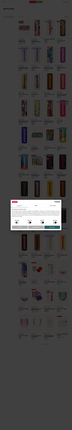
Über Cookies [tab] (53, 205)
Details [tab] (36, 205)
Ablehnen (20, 227)
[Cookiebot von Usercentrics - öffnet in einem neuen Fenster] (55, 202)
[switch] (29, 222)
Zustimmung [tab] (19, 205)
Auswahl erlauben (36, 227)
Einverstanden (52, 227)
